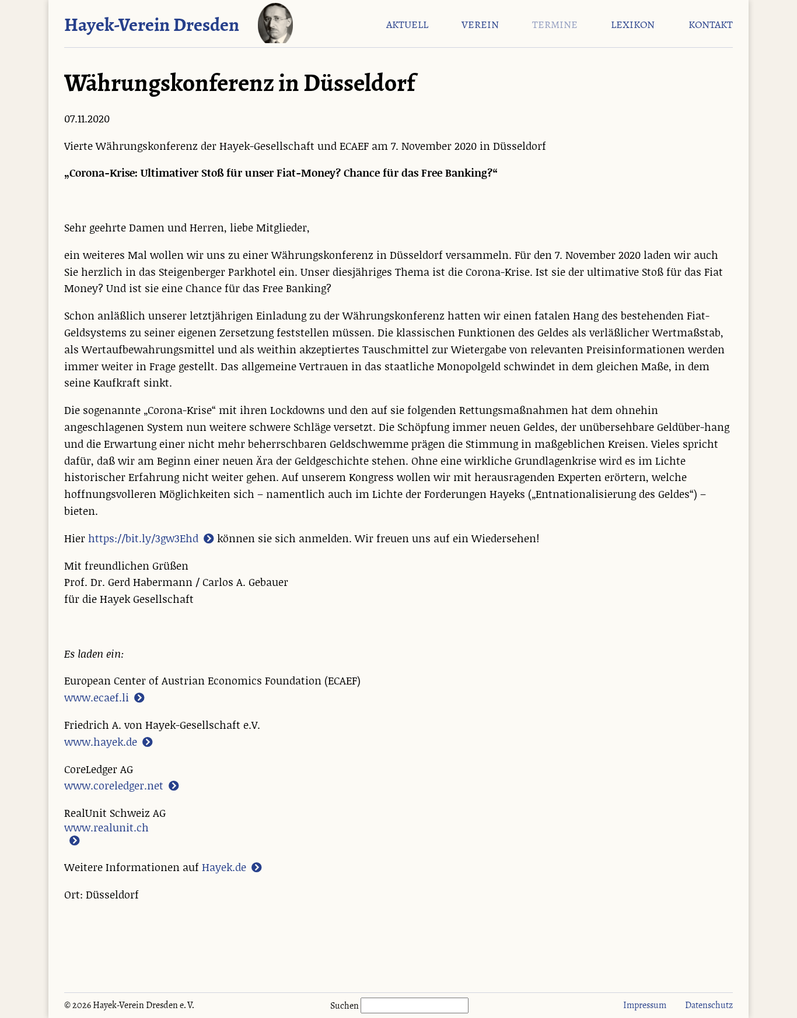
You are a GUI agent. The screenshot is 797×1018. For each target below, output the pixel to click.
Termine (555, 25)
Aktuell (407, 25)
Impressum (644, 1004)
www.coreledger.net (113, 786)
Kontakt (710, 25)
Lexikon (633, 25)
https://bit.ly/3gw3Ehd (143, 538)
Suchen (345, 1005)
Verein (480, 25)
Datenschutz (709, 1004)
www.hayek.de (100, 742)
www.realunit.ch (106, 828)
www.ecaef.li (96, 697)
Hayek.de (224, 867)
